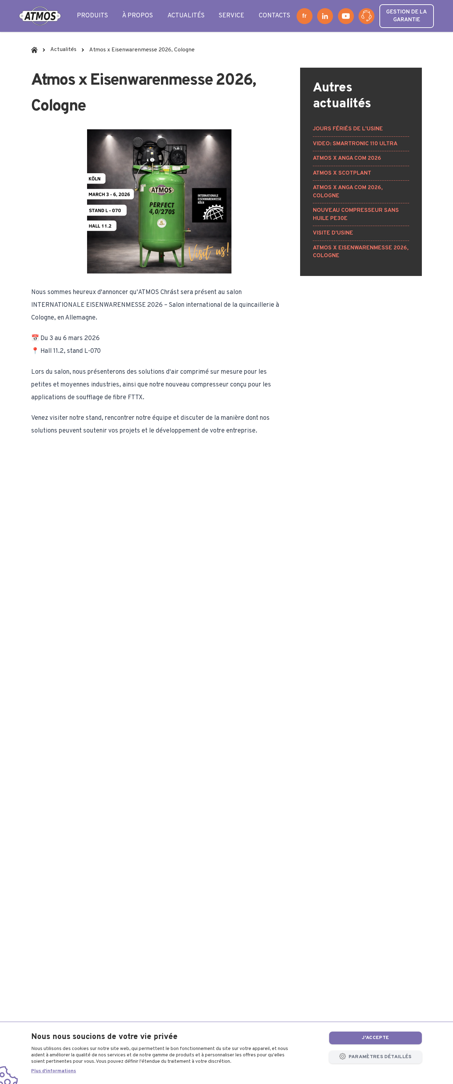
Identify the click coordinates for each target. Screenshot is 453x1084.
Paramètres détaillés (379, 1057)
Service (231, 16)
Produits (92, 16)
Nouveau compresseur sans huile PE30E (356, 214)
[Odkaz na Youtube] (346, 16)
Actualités (186, 16)
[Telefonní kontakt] (366, 16)
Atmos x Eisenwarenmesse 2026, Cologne (360, 252)
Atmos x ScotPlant (342, 173)
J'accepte (375, 1038)
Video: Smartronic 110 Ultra (355, 143)
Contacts (274, 16)
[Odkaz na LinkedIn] (325, 16)
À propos (137, 16)
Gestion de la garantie (406, 16)
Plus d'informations (53, 1071)
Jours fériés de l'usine (348, 128)
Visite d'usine (333, 233)
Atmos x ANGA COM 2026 (347, 158)
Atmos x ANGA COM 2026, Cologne (348, 191)
